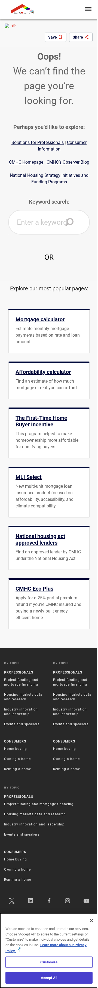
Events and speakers (21, 724)
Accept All (49, 978)
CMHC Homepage (26, 162)
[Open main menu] (88, 9)
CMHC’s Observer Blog (68, 162)
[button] (69, 222)
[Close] (91, 921)
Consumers (15, 741)
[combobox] (49, 222)
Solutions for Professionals (37, 142)
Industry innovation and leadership (34, 824)
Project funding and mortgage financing (39, 804)
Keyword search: (49, 201)
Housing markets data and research (35, 814)
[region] (49, 950)
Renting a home (17, 769)
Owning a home (17, 759)
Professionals (18, 672)
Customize (48, 962)
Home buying (15, 749)
